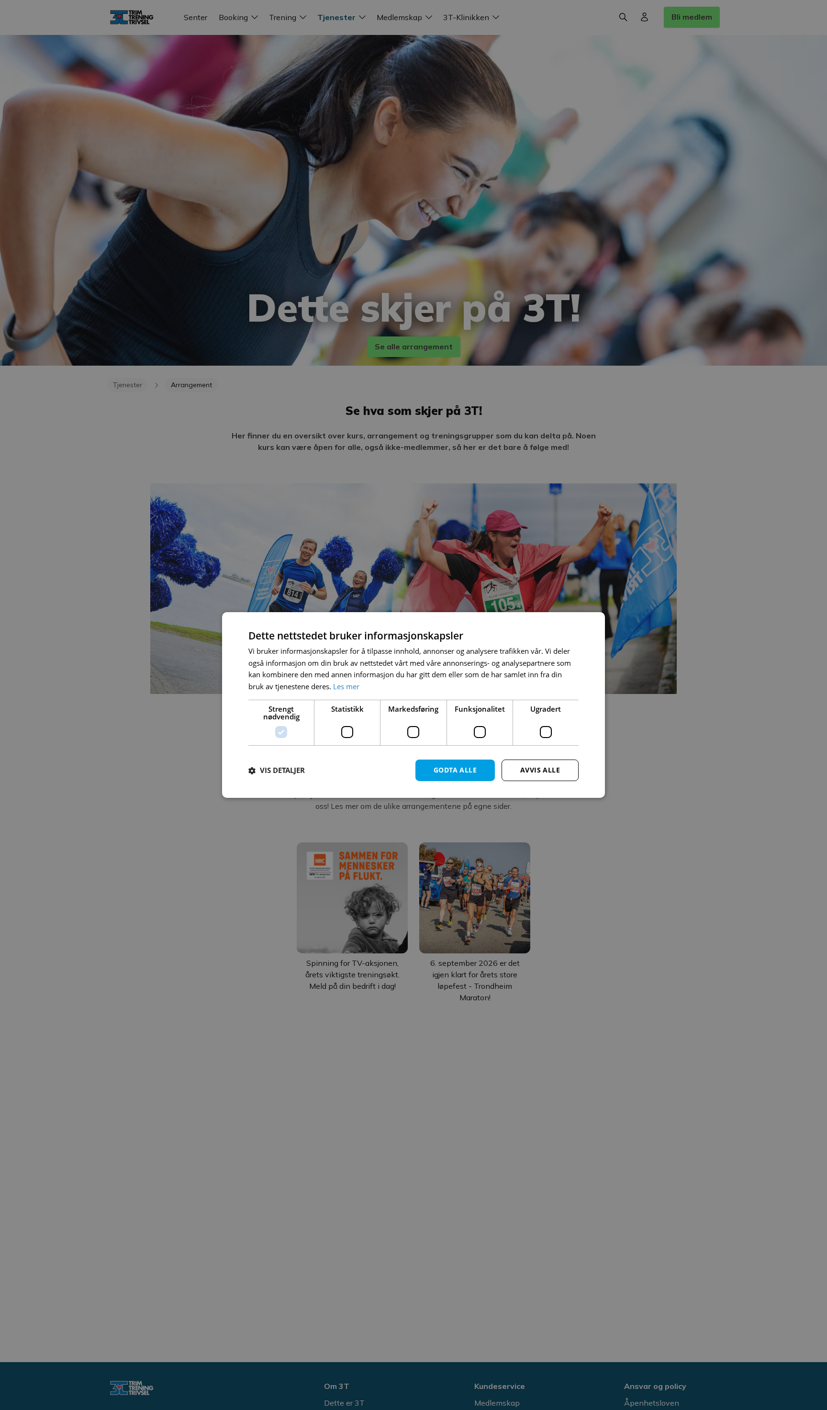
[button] (276, 770)
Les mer (346, 687)
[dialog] (413, 705)
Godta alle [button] (455, 769)
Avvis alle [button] (540, 769)
